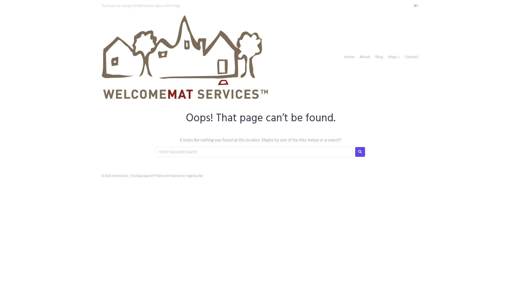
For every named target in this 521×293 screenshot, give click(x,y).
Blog (379, 57)
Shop (392, 57)
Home (349, 57)
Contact (411, 57)
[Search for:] (254, 152)
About (365, 57)
